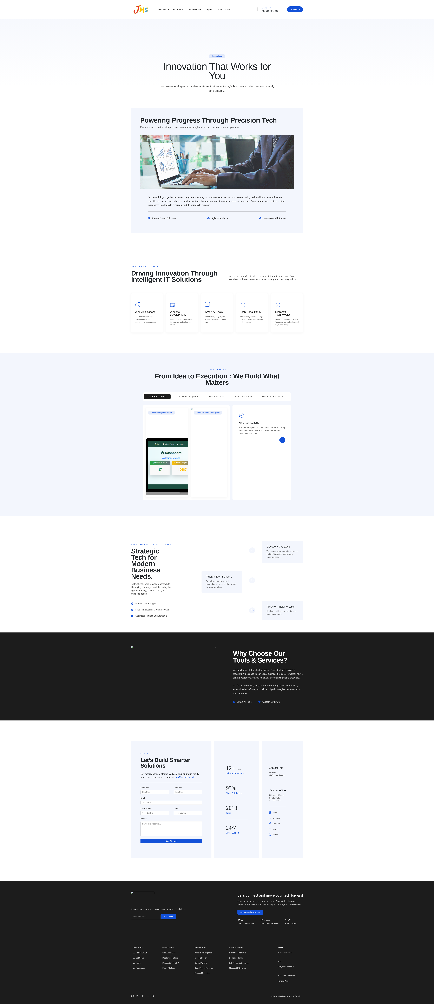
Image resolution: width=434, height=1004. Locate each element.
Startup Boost (224, 9)
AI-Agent (136, 963)
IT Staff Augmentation (237, 953)
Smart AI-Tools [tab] (216, 396)
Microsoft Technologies (283, 313)
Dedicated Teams (236, 958)
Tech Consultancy (250, 311)
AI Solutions (194, 9)
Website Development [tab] (187, 396)
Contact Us (295, 9)
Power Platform (168, 968)
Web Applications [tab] (157, 396)
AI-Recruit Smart (140, 953)
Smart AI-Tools (214, 311)
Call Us (265, 8)
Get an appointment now (250, 912)
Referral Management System (161, 412)
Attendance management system (208, 412)
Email (142, 798)
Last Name (178, 787)
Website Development (178, 313)
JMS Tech (299, 996)
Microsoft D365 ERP (170, 963)
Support (209, 9)
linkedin (275, 813)
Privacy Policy (283, 981)
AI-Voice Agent (139, 968)
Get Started (171, 841)
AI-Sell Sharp (138, 958)
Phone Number (146, 808)
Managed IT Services (237, 968)
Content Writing (201, 963)
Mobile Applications (170, 958)
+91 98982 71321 (285, 953)
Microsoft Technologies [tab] (273, 396)
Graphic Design (201, 958)
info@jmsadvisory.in (185, 777)
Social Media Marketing (204, 968)
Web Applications (145, 311)
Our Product (178, 9)
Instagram (276, 818)
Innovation (162, 9)
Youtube (276, 829)
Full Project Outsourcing (239, 963)
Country (176, 808)
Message (143, 819)
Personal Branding (202, 973)
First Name (144, 787)
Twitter (275, 835)
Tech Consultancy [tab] (243, 396)
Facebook (276, 824)
